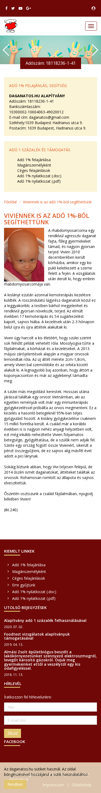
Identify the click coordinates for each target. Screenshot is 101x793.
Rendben (15, 784)
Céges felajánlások (33, 170)
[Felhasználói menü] (93, 8)
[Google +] (28, 8)
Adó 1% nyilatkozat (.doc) (39, 175)
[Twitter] (13, 8)
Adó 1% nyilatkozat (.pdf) (39, 181)
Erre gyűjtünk (23, 584)
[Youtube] (20, 8)
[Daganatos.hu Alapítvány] (11, 26)
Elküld (13, 733)
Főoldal (10, 201)
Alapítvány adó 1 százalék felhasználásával (45, 620)
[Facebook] (6, 8)
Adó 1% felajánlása (34, 159)
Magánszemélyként (34, 165)
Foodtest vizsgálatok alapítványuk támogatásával (37, 636)
